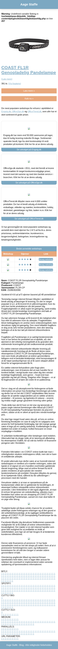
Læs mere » (29, 91)
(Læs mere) (6, 79)
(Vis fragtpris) (14, 83)
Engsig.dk (6, 111)
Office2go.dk (18, 111)
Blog (21, 645)
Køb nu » (29, 98)
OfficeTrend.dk (34, 111)
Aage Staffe (29, 4)
